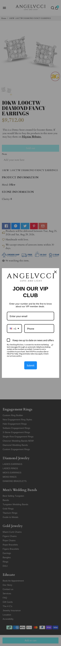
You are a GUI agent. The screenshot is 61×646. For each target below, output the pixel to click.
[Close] (55, 272)
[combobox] (14, 328)
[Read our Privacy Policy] (52, 345)
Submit (30, 365)
